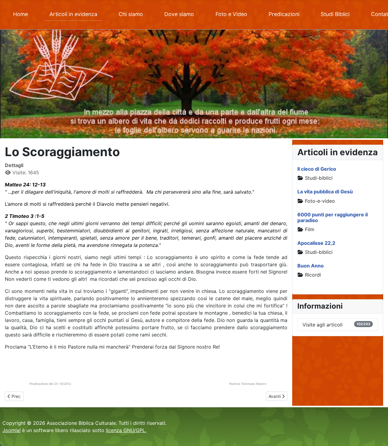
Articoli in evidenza (73, 14)
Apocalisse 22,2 (316, 243)
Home (20, 14)
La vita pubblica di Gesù (325, 192)
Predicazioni (284, 14)
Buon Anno (310, 266)
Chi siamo (131, 14)
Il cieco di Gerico (316, 169)
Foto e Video (231, 14)
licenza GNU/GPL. (126, 430)
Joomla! (11, 430)
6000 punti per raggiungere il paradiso (332, 217)
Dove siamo (179, 14)
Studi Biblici (335, 14)
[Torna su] (377, 434)
